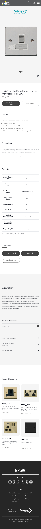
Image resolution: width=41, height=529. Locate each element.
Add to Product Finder (11, 103)
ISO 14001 (28, 499)
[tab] (20, 72)
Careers (14, 502)
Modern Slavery (14, 496)
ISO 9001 (27, 496)
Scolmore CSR (28, 493)
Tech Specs (30, 103)
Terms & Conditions (14, 493)
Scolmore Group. (23, 521)
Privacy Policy (15, 499)
